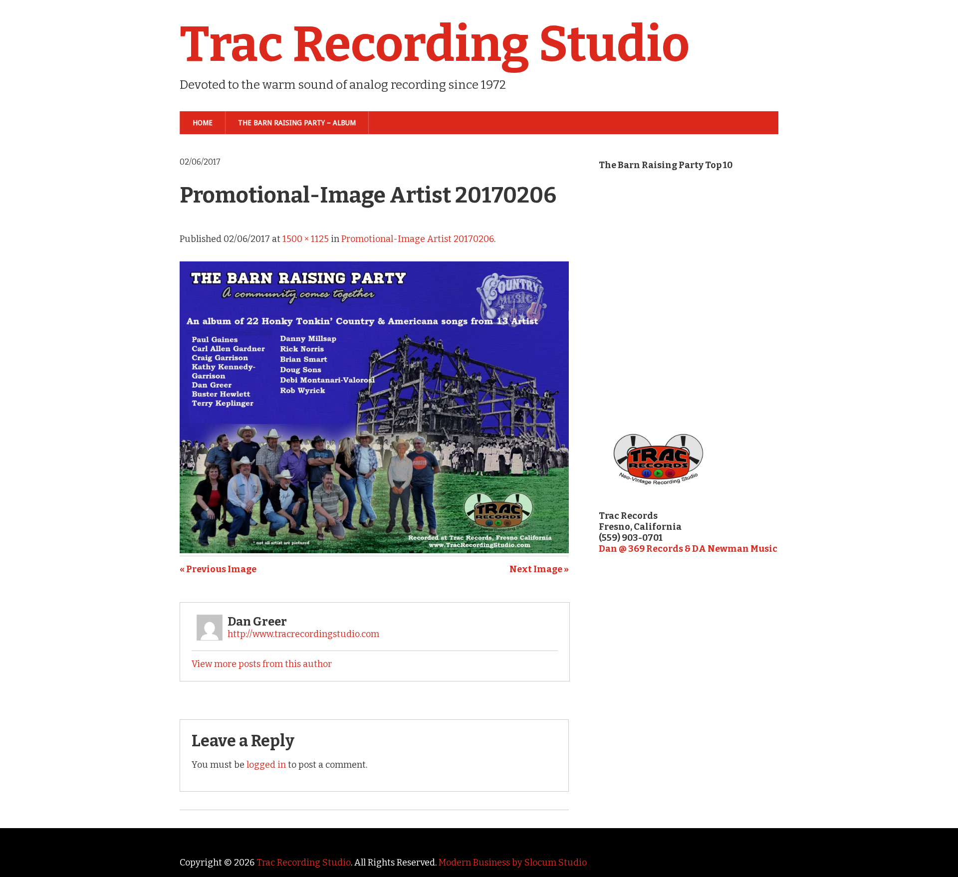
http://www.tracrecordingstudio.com (303, 634)
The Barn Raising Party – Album (297, 123)
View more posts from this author (262, 663)
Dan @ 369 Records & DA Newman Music (688, 548)
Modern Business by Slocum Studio (513, 862)
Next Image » (539, 569)
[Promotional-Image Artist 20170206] (374, 550)
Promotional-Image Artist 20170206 (417, 238)
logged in (266, 764)
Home (203, 123)
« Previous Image (218, 569)
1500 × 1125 (305, 238)
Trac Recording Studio (435, 44)
